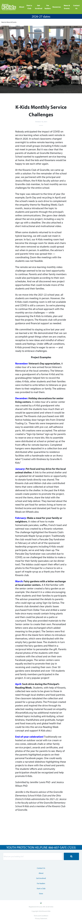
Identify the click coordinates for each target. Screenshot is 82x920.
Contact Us (76, 7)
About (21, 7)
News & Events (67, 7)
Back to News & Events (9, 22)
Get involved (38, 7)
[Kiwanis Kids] (9, 7)
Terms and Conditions (41, 916)
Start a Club (29, 7)
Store (41, 893)
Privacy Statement (41, 918)
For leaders (48, 7)
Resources (56, 7)
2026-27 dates (41, 16)
